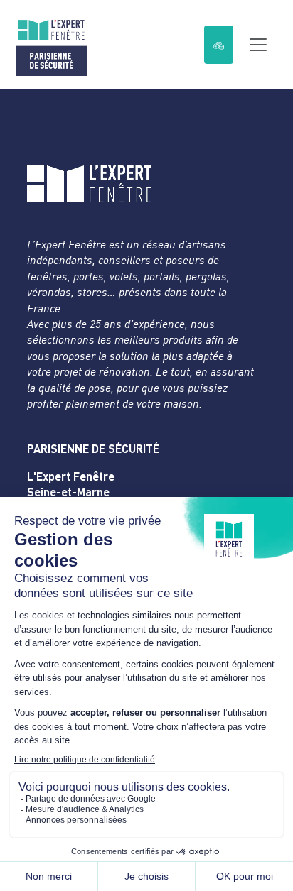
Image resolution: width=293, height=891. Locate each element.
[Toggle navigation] (258, 44)
